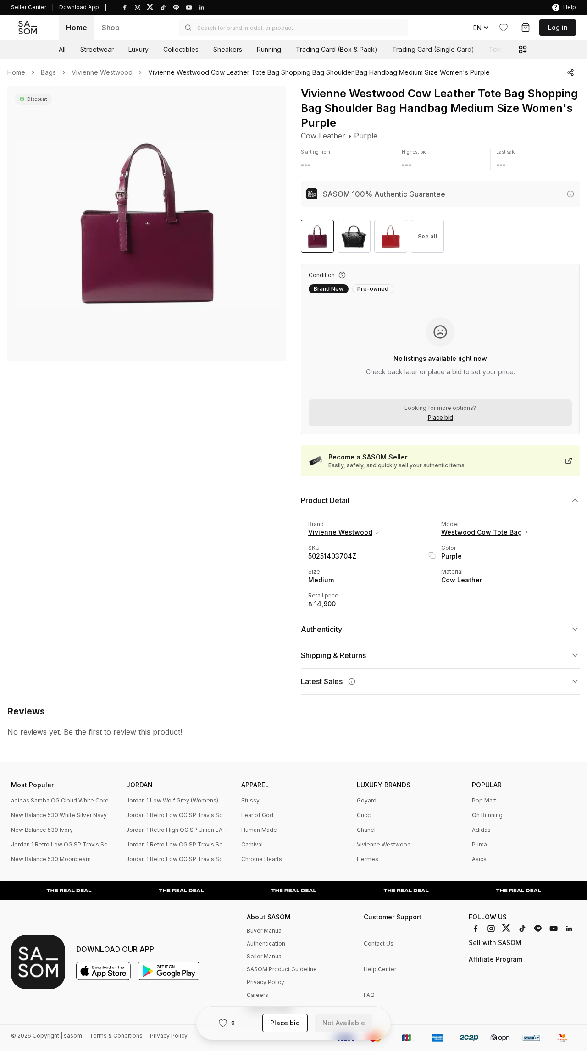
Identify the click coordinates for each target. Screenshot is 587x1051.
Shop (111, 27)
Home (76, 27)
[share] (570, 72)
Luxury (138, 49)
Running (269, 49)
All (62, 49)
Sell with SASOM (495, 942)
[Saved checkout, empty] (525, 27)
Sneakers (227, 49)
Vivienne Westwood (102, 72)
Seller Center (28, 7)
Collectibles (181, 49)
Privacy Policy (265, 982)
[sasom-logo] (27, 27)
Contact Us (378, 943)
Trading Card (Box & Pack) (336, 49)
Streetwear (97, 49)
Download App (79, 7)
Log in (558, 27)
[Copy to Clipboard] (432, 555)
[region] (147, 224)
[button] (293, 27)
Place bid (440, 418)
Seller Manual (265, 956)
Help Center (380, 969)
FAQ (369, 994)
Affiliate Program (495, 959)
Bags (48, 72)
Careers (257, 994)
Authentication (266, 943)
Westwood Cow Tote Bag (481, 532)
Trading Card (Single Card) (433, 49)
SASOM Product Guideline (282, 969)
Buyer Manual (265, 930)
